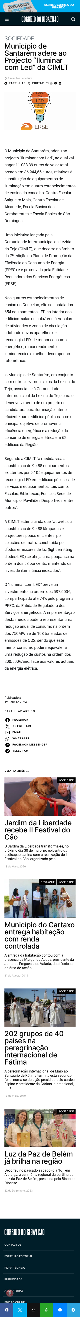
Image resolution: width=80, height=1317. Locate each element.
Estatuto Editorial (18, 1256)
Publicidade (13, 1279)
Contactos (12, 1244)
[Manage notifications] (9, 1293)
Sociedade (19, 38)
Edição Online (14, 1302)
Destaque (47, 882)
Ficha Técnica (14, 1267)
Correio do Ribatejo (40, 19)
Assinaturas (13, 1290)
